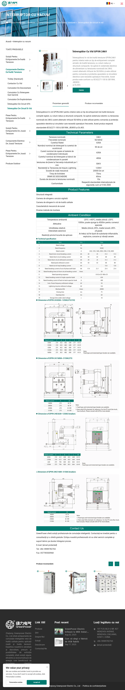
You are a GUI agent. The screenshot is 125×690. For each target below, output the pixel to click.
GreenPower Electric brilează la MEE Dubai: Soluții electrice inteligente (76, 630)
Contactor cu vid (15, 83)
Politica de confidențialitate (94, 686)
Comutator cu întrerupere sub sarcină (18, 93)
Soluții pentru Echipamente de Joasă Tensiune (16, 131)
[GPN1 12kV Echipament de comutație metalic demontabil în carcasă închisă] (106, 583)
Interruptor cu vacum (22, 41)
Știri (36, 633)
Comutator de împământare (20, 99)
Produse (31, 22)
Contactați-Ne (41, 648)
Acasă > (9, 41)
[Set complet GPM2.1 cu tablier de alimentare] (49, 583)
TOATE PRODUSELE (14, 49)
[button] (111, 564)
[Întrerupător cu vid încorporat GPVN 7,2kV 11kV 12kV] (78, 583)
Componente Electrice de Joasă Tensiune (15, 142)
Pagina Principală (17, 22)
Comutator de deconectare (19, 88)
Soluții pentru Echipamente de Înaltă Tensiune (15, 59)
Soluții (38, 641)
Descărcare (40, 645)
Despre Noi (39, 637)
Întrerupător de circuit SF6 (19, 104)
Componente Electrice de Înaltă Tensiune (56, 22)
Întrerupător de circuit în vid (90, 22)
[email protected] (50, 545)
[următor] (67, 86)
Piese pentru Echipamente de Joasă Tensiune (16, 153)
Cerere (81, 90)
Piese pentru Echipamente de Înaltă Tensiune (15, 118)
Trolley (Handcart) (15, 79)
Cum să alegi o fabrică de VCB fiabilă (76, 640)
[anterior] (38, 86)
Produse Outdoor (13, 163)
